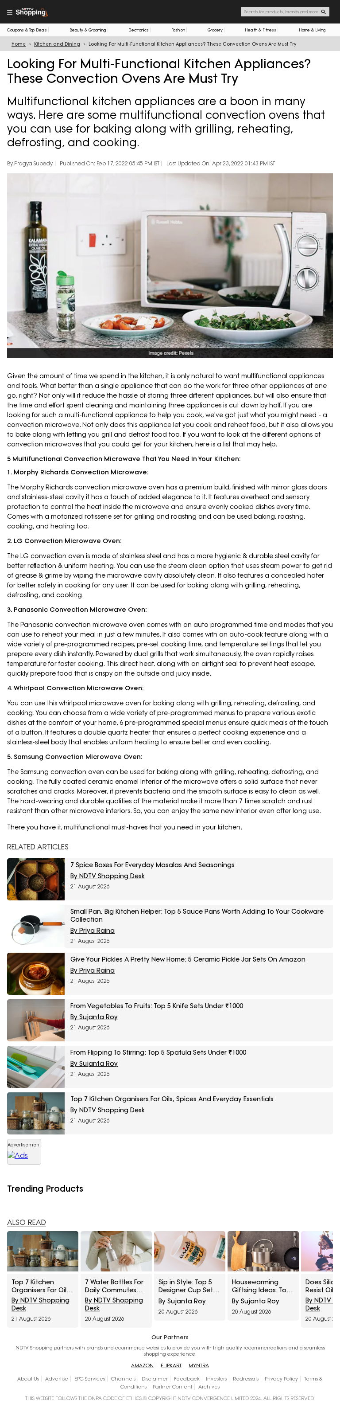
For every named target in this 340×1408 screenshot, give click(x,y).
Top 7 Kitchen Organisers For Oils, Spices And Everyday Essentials (172, 1099)
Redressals (246, 1379)
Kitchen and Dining (57, 44)
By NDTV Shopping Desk (107, 876)
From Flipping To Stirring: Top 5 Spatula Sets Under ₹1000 (158, 1052)
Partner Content (172, 1387)
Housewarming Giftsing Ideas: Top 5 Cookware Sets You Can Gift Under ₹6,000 (262, 1286)
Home (19, 44)
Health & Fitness (260, 29)
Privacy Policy (281, 1379)
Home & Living (312, 29)
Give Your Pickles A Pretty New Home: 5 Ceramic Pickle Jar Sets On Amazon (187, 959)
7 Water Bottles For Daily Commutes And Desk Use (114, 1286)
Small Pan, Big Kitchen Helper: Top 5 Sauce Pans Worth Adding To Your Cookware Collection (197, 915)
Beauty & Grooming (88, 29)
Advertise (56, 1379)
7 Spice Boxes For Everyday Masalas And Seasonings (152, 865)
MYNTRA (199, 1366)
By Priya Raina (92, 931)
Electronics (138, 29)
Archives (209, 1387)
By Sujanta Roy (94, 1017)
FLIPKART (171, 1366)
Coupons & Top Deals (27, 29)
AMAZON (142, 1366)
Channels (123, 1379)
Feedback (187, 1379)
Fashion (178, 29)
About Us (28, 1379)
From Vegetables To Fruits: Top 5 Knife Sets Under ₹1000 (156, 1006)
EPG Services (89, 1379)
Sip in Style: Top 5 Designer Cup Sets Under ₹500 (187, 1286)
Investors (216, 1379)
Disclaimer (155, 1379)
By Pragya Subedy (30, 163)
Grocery (215, 29)
